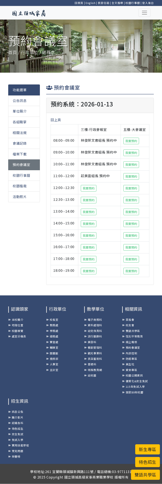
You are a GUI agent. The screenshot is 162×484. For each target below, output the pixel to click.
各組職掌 (20, 121)
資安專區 (131, 370)
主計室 (54, 370)
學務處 (54, 331)
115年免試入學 (135, 387)
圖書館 (54, 353)
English (91, 3)
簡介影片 (17, 417)
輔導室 (54, 347)
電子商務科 (95, 320)
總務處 (54, 336)
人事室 (54, 364)
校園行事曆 (133, 3)
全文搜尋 (117, 3)
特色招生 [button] (147, 462)
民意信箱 (103, 3)
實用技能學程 (20, 445)
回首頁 (79, 3)
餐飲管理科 (95, 347)
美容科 (92, 342)
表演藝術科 (95, 359)
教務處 (54, 325)
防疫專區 (131, 359)
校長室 (54, 320)
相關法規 (20, 132)
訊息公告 (17, 412)
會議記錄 (20, 143)
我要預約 (131, 141)
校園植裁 (20, 185)
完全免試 (17, 434)
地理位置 (17, 325)
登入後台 (148, 3)
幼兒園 (92, 375)
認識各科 (17, 423)
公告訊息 (20, 100)
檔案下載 (20, 153)
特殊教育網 (95, 370)
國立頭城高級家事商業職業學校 (88, 477)
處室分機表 (19, 336)
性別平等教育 (134, 336)
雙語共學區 (133, 331)
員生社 (130, 364)
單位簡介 (20, 111)
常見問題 (17, 451)
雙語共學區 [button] (145, 475)
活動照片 (20, 196)
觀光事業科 (95, 353)
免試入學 (17, 440)
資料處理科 (95, 325)
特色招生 (17, 429)
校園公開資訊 (134, 375)
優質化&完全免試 (137, 381)
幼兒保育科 (95, 331)
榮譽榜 (16, 456)
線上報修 (131, 342)
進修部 (54, 359)
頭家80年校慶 (134, 392)
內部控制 (131, 353)
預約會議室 (21, 164)
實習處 (54, 342)
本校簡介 (17, 320)
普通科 (92, 364)
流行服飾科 (95, 336)
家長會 (130, 320)
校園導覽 (17, 331)
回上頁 (56, 119)
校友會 (130, 325)
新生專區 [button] (147, 449)
